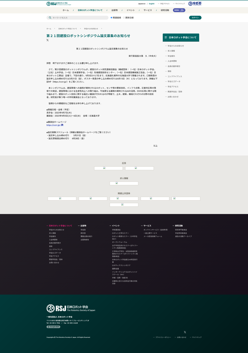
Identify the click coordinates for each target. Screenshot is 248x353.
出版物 (114, 10)
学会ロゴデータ (174, 81)
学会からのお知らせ (91, 29)
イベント (131, 10)
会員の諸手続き (174, 66)
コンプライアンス (175, 76)
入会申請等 (172, 61)
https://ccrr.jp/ (53, 125)
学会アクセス (164, 4)
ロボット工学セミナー (120, 233)
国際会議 (115, 269)
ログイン (195, 17)
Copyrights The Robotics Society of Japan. (68, 337)
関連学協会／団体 (175, 92)
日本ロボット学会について (90, 10)
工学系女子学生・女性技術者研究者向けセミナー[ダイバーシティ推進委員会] (125, 254)
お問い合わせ (173, 97)
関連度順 (116, 18)
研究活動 (165, 10)
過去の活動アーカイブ (183, 236)
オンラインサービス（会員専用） (156, 230)
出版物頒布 (85, 240)
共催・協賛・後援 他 (120, 278)
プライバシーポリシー (163, 337)
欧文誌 (83, 233)
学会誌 (83, 230)
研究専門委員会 (181, 230)
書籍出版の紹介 (86, 236)
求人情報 (171, 51)
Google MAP (54, 326)
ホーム (66, 10)
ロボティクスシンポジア (121, 265)
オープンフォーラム (119, 242)
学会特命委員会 (181, 233)
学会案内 (171, 56)
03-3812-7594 (55, 323)
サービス (148, 10)
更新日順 (129, 18)
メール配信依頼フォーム (153, 236)
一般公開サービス (150, 233)
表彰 (169, 71)
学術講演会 (116, 230)
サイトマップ (180, 4)
